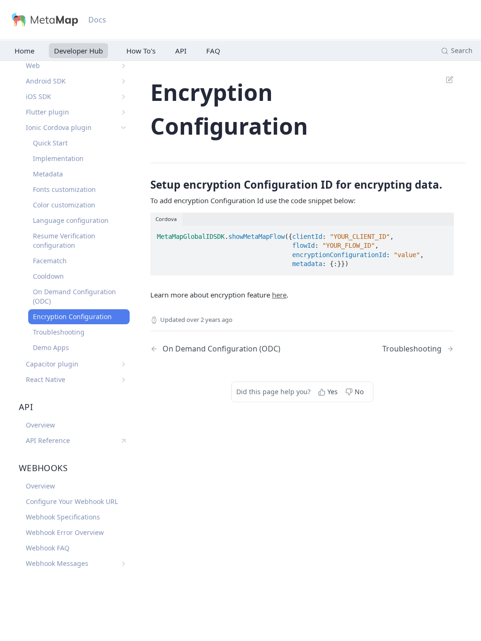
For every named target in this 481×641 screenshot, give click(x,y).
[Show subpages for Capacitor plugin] (123, 364)
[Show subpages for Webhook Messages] (123, 563)
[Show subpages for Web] (123, 65)
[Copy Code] (442, 233)
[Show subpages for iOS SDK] (123, 96)
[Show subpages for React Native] (123, 379)
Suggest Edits (445, 79)
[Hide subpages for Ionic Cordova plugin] (123, 127)
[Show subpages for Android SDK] (123, 81)
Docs (97, 20)
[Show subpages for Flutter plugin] (123, 112)
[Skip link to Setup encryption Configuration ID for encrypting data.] (144, 185)
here (279, 294)
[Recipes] (139, 50)
